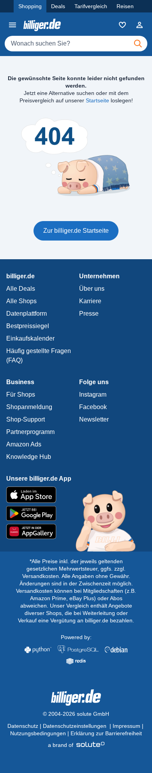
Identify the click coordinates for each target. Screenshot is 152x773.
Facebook (93, 407)
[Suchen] (138, 43)
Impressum (126, 726)
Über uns (91, 288)
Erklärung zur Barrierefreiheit (106, 733)
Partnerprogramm (30, 432)
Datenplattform (26, 313)
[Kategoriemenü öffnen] (12, 25)
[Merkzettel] (122, 25)
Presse (89, 313)
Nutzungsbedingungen (38, 733)
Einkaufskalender (30, 338)
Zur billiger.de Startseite (76, 230)
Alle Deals (20, 288)
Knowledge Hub (28, 456)
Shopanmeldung (29, 407)
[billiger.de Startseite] (42, 25)
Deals (58, 6)
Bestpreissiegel (27, 326)
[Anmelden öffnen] (139, 25)
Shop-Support (25, 419)
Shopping (30, 6)
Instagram (92, 394)
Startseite (97, 100)
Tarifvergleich (90, 6)
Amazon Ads (23, 444)
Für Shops (20, 394)
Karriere (90, 301)
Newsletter (94, 419)
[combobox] (76, 43)
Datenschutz (22, 726)
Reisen (125, 6)
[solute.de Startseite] (76, 745)
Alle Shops (21, 301)
